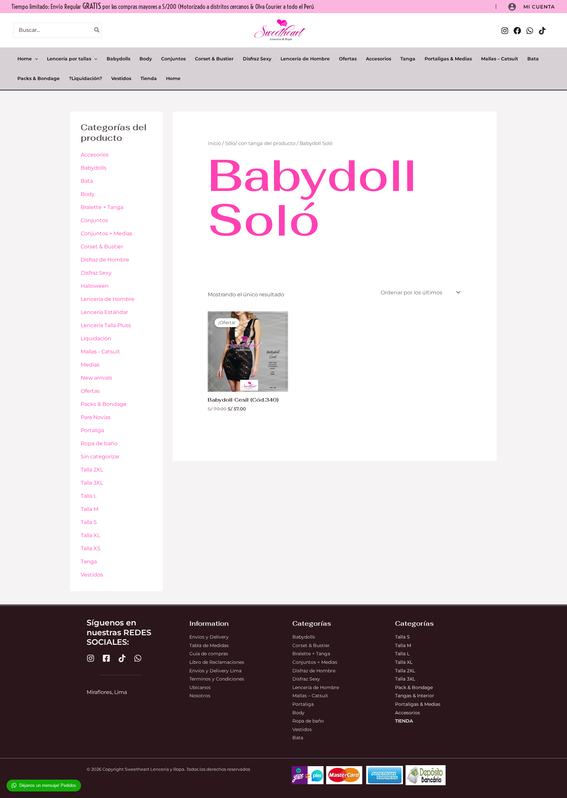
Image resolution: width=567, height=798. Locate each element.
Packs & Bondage (104, 404)
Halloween (95, 286)
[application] (35, 59)
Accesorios (95, 155)
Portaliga (92, 430)
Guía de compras (208, 654)
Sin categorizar (100, 456)
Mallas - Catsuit (100, 351)
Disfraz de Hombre (105, 260)
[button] (539, 7)
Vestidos (92, 575)
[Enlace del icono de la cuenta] (512, 7)
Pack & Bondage (414, 687)
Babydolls (93, 168)
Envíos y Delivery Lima (215, 671)
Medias (90, 365)
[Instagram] (505, 30)
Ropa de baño (99, 443)
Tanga (89, 561)
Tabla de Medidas (209, 645)
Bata (87, 181)
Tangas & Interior (414, 696)
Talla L (88, 496)
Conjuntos (94, 220)
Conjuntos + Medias (106, 233)
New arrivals (96, 378)
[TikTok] (542, 30)
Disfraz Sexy (96, 273)
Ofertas (90, 391)
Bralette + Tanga (102, 207)
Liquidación (96, 338)
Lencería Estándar (104, 312)
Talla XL (90, 535)
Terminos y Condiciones (216, 679)
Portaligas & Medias (417, 704)
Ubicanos (200, 687)
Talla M (89, 509)
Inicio (214, 143)
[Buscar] (97, 30)
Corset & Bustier (102, 246)
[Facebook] (517, 30)
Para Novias (96, 417)
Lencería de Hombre (108, 299)
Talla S (89, 522)
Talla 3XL (92, 483)
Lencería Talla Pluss (106, 325)
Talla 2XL (92, 470)
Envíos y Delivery (209, 637)
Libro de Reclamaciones (216, 662)
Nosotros (199, 696)
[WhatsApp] (530, 30)
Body (87, 194)
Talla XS (90, 548)
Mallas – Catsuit (310, 696)
